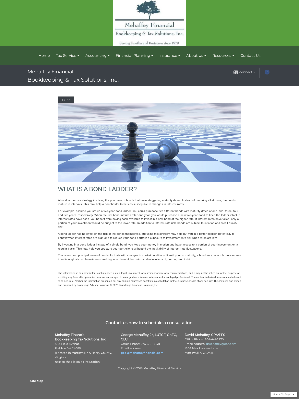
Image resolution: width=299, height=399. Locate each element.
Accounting (96, 55)
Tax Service (66, 55)
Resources (221, 55)
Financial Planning (133, 55)
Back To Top (282, 394)
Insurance (168, 55)
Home (44, 55)
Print (66, 100)
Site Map (36, 381)
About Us (194, 55)
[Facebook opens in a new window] (267, 73)
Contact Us (250, 55)
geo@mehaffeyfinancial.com (142, 353)
